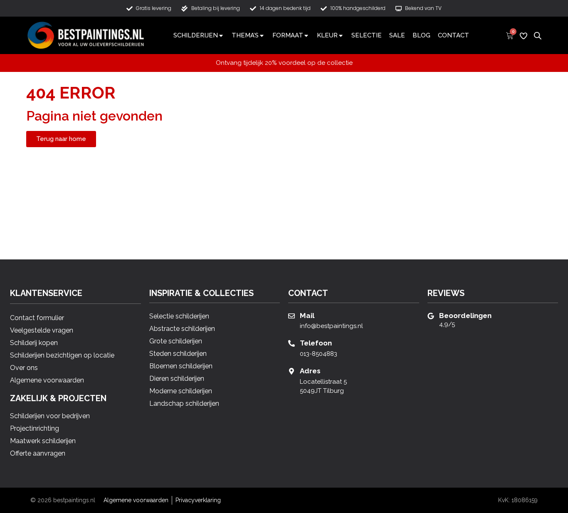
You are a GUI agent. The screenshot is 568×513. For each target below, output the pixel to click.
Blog (421, 35)
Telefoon (316, 343)
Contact (453, 35)
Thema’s (245, 35)
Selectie (366, 35)
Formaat (287, 35)
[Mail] (291, 316)
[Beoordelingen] (430, 316)
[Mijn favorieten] (523, 35)
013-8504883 (318, 354)
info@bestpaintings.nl (331, 326)
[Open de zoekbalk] (537, 34)
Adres (310, 371)
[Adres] (291, 371)
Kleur (327, 35)
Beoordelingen (465, 315)
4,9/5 (447, 324)
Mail (307, 315)
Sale (397, 35)
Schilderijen (195, 35)
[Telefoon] (291, 343)
